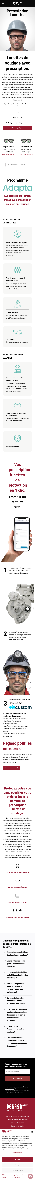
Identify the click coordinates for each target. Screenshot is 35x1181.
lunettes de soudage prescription (14, 821)
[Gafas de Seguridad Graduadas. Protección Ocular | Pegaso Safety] (17, 3)
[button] (32, 1132)
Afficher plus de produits (17, 165)
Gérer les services (17, 1152)
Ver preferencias (17, 1170)
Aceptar (17, 1159)
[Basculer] (5, 952)
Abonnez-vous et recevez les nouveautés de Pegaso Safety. (16, 1065)
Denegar (17, 1165)
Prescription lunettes (18, 104)
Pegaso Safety (8, 104)
